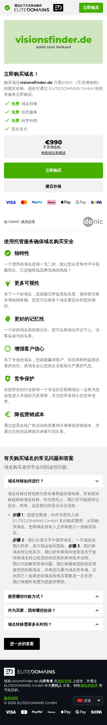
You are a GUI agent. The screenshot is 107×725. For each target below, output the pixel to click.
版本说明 (11, 698)
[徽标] (53, 672)
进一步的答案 (22, 643)
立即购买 (91, 7)
